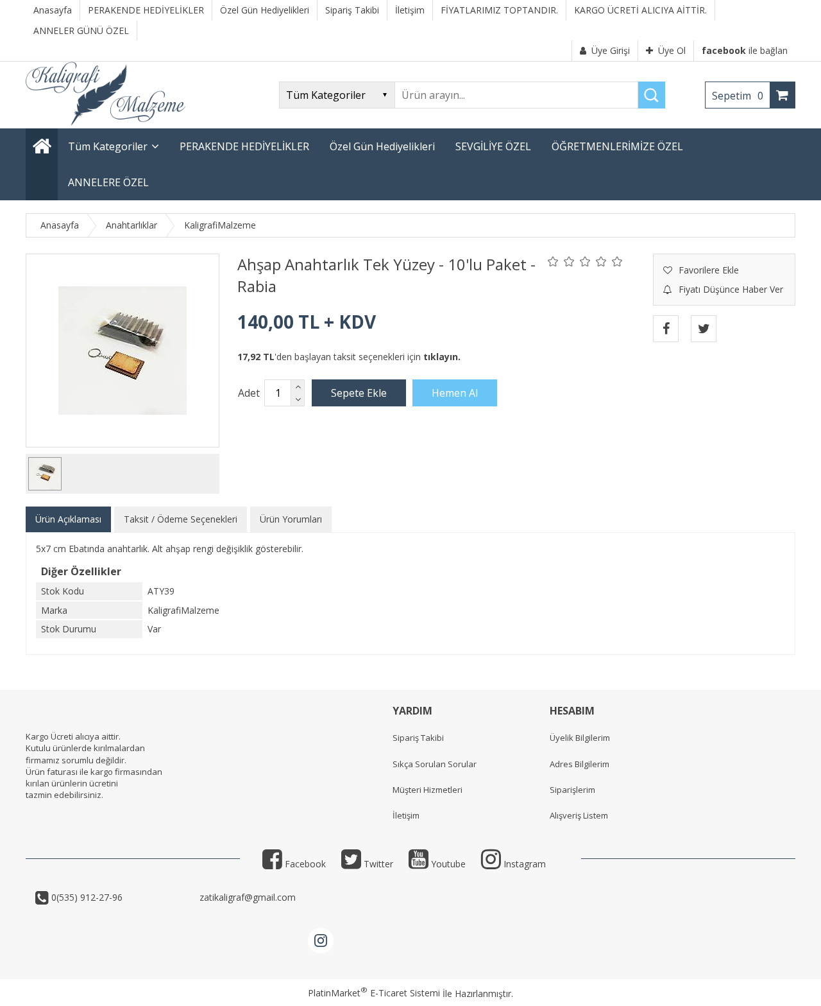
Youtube (447, 864)
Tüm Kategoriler (108, 146)
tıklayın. (442, 357)
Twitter (377, 864)
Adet (249, 393)
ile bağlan (745, 50)
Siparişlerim (572, 789)
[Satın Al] (454, 393)
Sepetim (737, 96)
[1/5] (553, 261)
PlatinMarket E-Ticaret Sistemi (374, 993)
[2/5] (561, 261)
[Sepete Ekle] (359, 392)
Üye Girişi (610, 50)
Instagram (523, 864)
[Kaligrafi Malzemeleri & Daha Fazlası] (105, 122)
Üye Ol (672, 50)
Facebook (304, 864)
